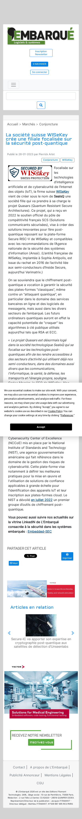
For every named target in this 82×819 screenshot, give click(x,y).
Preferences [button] (67, 415)
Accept (41, 427)
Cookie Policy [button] (55, 411)
